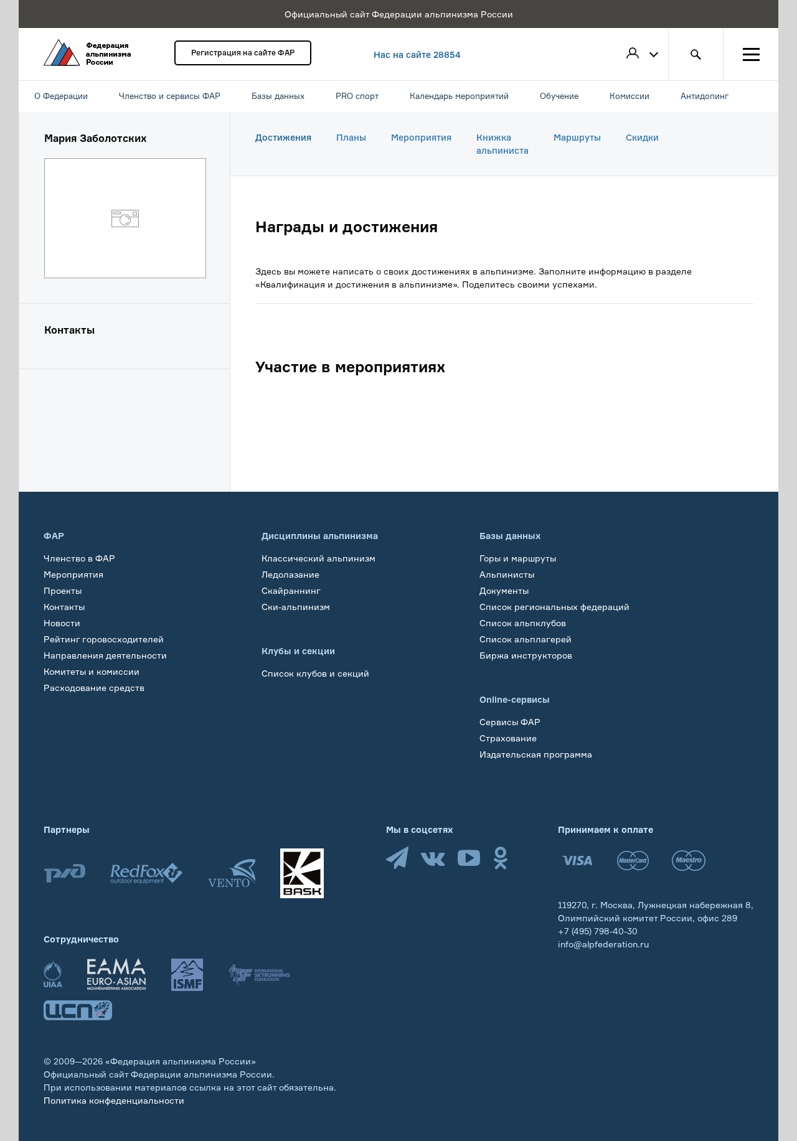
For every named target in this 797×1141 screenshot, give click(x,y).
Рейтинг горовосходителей (104, 639)
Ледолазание (290, 574)
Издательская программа (535, 754)
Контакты (64, 606)
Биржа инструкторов (525, 655)
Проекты (63, 590)
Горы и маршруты (517, 558)
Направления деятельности (105, 655)
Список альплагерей (525, 639)
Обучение (65, 703)
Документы (504, 590)
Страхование (508, 738)
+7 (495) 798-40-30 (598, 931)
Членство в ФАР (79, 558)
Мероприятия (421, 137)
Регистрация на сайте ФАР (243, 52)
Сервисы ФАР (509, 721)
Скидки (642, 137)
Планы (351, 137)
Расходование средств (94, 687)
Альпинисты (506, 574)
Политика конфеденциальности (114, 1100)
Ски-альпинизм (296, 606)
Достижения (283, 137)
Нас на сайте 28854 (417, 54)
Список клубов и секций (315, 673)
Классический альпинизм (318, 558)
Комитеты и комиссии (91, 671)
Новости (62, 622)
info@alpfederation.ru (603, 944)
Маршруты (577, 137)
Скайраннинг (291, 590)
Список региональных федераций (554, 606)
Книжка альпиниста (502, 144)
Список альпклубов (522, 622)
